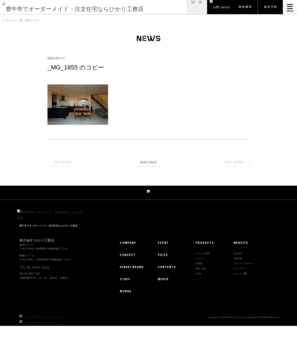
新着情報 (238, 258)
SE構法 (199, 263)
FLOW (198, 274)
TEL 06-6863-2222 (34, 267)
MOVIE (163, 279)
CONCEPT (128, 255)
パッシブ (200, 258)
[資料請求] (245, 7)
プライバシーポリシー (244, 263)
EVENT (163, 243)
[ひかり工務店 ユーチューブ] (202, 7)
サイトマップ (240, 268)
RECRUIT (238, 253)
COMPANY (128, 243)
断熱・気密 (201, 268)
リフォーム (239, 274)
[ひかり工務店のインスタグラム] (40, 317)
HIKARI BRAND (132, 267)
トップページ (8, 20)
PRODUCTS (205, 243)
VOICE (163, 255)
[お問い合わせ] (219, 7)
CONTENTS (167, 267)
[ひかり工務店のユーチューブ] (39, 323)
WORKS (126, 291)
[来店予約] (270, 7)
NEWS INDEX (148, 162)
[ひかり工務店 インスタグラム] (191, 7)
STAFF (125, 279)
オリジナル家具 (203, 253)
